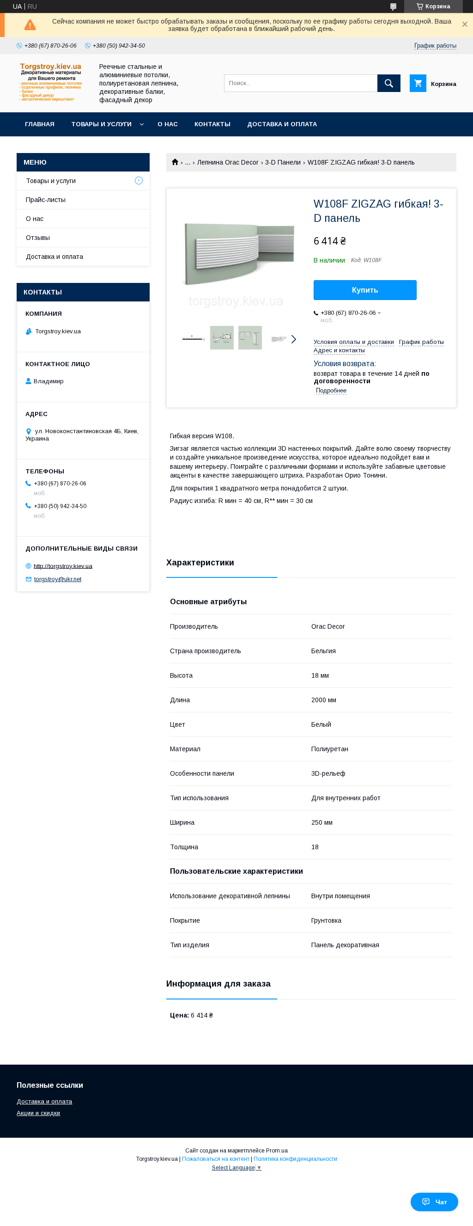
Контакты (212, 124)
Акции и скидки (38, 1113)
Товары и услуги (101, 124)
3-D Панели (283, 162)
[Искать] (388, 83)
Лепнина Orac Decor (228, 162)
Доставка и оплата (282, 124)
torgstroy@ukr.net (57, 579)
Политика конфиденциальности (295, 1159)
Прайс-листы (46, 199)
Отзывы (38, 237)
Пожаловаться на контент (215, 1159)
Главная (40, 124)
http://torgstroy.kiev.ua (63, 565)
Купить (365, 290)
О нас (168, 124)
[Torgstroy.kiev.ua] (52, 100)
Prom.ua (277, 1150)
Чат (441, 1202)
